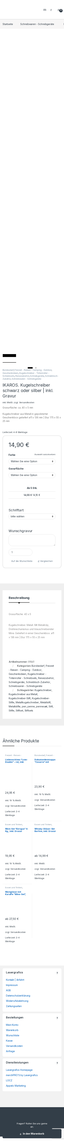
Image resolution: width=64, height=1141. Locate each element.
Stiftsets (29, 710)
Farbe (12, 454)
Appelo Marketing (16, 1085)
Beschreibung (19, 598)
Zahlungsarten (14, 1006)
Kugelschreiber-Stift (20, 698)
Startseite (8, 24)
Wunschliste (12, 1035)
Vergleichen (46, 561)
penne (31, 706)
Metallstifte (14, 706)
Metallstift (45, 702)
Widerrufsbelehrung (17, 1000)
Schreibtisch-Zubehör (38, 682)
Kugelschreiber (43, 690)
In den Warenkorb (33, 1133)
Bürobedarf (8, 370)
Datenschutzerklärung (18, 995)
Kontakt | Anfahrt (15, 979)
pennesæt (41, 706)
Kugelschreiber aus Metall (23, 694)
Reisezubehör (22, 376)
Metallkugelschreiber (27, 702)
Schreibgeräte (37, 376)
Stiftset (19, 710)
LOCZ (9, 1080)
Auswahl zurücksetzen (44, 454)
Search (45, 9)
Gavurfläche (16, 468)
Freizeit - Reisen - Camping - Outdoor (33, 370)
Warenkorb (12, 1030)
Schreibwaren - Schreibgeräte (37, 24)
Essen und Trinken (13, 824)
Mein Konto (12, 1024)
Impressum (12, 985)
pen (24, 706)
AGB (8, 990)
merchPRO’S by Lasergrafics (22, 1075)
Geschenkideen (10, 373)
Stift (51, 706)
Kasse (9, 1040)
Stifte (11, 710)
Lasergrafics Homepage (19, 1069)
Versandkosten (26, 402)
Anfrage (10, 1051)
